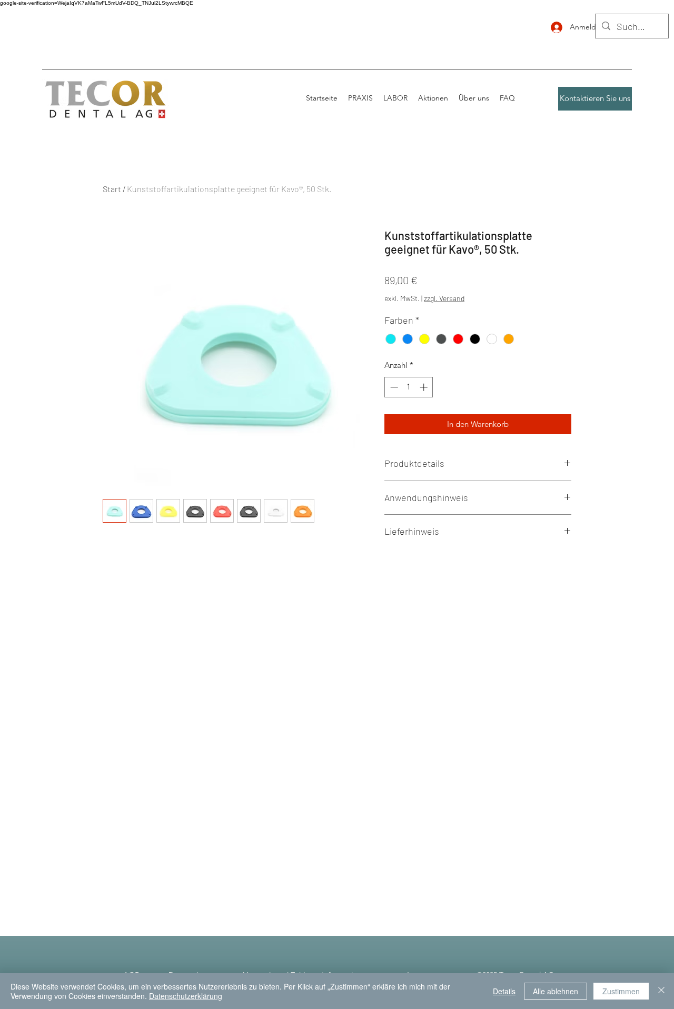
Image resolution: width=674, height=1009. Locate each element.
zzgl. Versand (444, 298)
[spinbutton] (409, 387)
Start (112, 189)
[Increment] (425, 387)
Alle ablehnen (555, 991)
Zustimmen (621, 991)
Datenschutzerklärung (185, 996)
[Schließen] (661, 991)
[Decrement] (393, 387)
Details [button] (504, 991)
